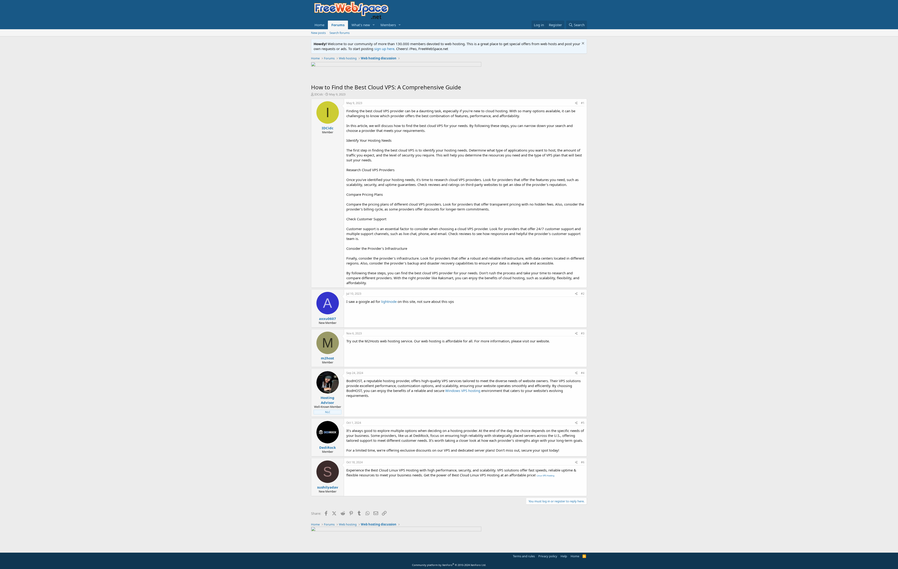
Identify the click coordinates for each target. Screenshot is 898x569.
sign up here (384, 48)
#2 (582, 294)
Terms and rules (524, 556)
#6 (582, 462)
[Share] (576, 103)
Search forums (340, 33)
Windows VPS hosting (462, 390)
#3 (582, 333)
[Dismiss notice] (582, 43)
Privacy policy (547, 556)
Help (564, 556)
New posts (318, 33)
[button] (373, 25)
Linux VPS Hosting (545, 475)
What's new (360, 24)
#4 (582, 373)
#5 (582, 423)
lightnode (389, 301)
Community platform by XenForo (449, 565)
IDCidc (318, 94)
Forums (337, 24)
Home (319, 24)
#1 (582, 103)
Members (388, 24)
